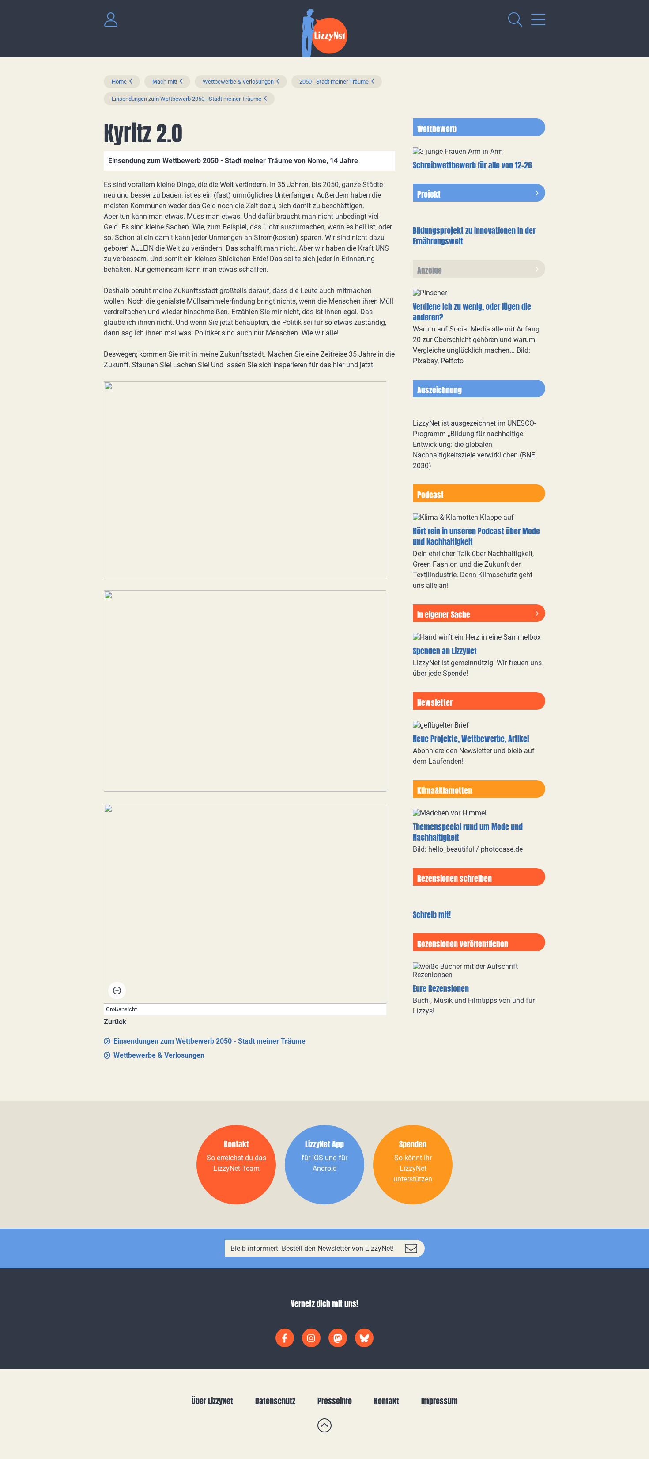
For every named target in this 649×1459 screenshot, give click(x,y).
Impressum (439, 1401)
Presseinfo (334, 1401)
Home (119, 81)
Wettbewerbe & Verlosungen (238, 81)
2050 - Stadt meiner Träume (334, 81)
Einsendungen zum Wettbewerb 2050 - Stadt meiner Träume (186, 98)
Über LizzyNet (212, 1401)
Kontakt (386, 1401)
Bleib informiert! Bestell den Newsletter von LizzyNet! (312, 1248)
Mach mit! (164, 81)
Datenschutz (275, 1401)
